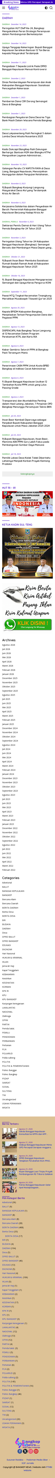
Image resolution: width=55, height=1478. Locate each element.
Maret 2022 (7, 865)
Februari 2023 (8, 820)
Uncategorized (9, 1099)
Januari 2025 (8, 724)
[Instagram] (30, 1451)
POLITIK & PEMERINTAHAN (15, 1066)
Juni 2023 (6, 803)
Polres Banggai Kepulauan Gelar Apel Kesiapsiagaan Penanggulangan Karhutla (35, 1186)
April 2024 (7, 761)
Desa (4, 932)
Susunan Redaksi (15, 1459)
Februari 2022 (8, 869)
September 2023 (10, 790)
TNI (4, 1095)
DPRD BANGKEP (10, 941)
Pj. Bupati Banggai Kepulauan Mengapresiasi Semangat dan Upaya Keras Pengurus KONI (27, 281)
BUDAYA (6, 924)
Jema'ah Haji (8, 966)
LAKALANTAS (8, 1007)
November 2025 (10, 682)
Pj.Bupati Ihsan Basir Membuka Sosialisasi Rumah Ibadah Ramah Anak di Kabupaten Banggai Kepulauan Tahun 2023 (25, 263)
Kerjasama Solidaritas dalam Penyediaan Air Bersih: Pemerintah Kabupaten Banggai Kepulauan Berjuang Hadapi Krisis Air (27, 209)
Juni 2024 (6, 753)
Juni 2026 (6, 653)
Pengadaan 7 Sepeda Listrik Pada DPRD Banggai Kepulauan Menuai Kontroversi (24, 68)
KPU (4, 995)
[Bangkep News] (13, 7)
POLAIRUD (7, 1053)
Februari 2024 (8, 770)
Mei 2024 (6, 757)
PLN (4, 1049)
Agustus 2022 (8, 845)
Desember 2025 (9, 678)
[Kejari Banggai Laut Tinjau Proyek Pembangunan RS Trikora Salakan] (9, 1173)
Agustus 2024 (8, 745)
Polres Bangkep (9, 1074)
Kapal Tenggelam (10, 970)
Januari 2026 (8, 674)
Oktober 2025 (8, 686)
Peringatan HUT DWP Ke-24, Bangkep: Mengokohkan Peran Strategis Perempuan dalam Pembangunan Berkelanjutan (26, 31)
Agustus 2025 (8, 695)
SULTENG (7, 1091)
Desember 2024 (9, 728)
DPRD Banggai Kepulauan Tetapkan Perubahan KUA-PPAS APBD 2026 (34, 1159)
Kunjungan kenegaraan (13, 1003)
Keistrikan (6, 978)
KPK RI (5, 991)
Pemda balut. (8, 1028)
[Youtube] (36, 1451)
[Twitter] (25, 1451)
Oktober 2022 (8, 836)
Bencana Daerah (10, 903)
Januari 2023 (8, 824)
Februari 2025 (8, 719)
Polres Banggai (9, 1070)
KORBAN (6, 986)
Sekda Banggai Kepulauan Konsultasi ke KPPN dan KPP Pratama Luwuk (32, 1132)
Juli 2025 (6, 699)
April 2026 (7, 661)
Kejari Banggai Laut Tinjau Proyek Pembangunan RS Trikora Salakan (36, 1173)
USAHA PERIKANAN (11, 1103)
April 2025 (7, 711)
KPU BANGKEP (9, 999)
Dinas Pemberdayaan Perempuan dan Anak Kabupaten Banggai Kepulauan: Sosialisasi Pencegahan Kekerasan (26, 85)
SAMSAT (6, 1082)
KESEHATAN (8, 982)
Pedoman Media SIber (37, 1459)
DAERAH (6, 24)
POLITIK (6, 1061)
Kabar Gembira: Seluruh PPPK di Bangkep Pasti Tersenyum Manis (25, 351)
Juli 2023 (6, 799)
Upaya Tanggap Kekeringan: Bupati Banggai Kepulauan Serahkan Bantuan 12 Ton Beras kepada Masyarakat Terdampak (27, 50)
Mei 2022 (6, 857)
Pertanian (6, 1045)
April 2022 (7, 861)
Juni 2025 (6, 703)
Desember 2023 (9, 778)
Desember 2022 (9, 828)
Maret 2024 (7, 765)
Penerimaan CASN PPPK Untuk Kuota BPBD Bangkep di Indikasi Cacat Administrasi (25, 367)
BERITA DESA (8, 916)
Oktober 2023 (8, 786)
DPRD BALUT (8, 936)
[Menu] (4, 7)
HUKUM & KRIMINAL (12, 957)
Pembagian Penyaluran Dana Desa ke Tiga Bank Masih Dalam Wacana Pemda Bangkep (27, 119)
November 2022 (10, 832)
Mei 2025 (6, 707)
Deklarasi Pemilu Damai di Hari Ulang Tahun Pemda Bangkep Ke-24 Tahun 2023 (26, 227)
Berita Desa (7, 911)
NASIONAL (7, 1011)
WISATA (6, 1107)
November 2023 (10, 782)
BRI (4, 920)
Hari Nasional (8, 953)
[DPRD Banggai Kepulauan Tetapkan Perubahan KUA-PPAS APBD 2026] (9, 1160)
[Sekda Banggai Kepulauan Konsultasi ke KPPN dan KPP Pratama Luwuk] (9, 1133)
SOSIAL (5, 1086)
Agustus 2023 (8, 794)
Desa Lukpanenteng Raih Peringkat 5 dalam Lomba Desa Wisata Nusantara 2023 (27, 135)
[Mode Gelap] (46, 7)
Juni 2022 (6, 853)
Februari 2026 (8, 670)
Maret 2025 (7, 715)
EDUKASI (6, 945)
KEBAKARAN (8, 974)
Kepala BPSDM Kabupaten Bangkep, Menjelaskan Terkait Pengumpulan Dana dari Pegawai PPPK (27, 314)
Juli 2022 (6, 849)
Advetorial (7, 882)
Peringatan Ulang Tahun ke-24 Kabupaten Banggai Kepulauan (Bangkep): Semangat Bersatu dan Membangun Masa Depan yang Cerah (26, 246)
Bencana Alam (9, 899)
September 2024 (10, 740)
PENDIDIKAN (8, 1036)
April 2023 (7, 811)
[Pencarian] (51, 7)
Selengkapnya (27, 474)
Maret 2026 (7, 665)
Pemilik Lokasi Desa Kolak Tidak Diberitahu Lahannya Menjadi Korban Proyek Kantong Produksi (26, 460)
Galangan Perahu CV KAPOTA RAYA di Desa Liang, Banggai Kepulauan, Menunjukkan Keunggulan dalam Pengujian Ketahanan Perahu (26, 173)
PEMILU (14, 221)
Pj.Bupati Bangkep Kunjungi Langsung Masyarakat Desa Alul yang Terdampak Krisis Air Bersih (24, 190)
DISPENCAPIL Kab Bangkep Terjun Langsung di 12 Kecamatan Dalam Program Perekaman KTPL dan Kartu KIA (26, 333)
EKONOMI (7, 949)
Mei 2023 (6, 807)
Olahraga (6, 1016)
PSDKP (5, 1078)
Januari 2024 (8, 774)
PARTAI (5, 1024)
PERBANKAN (8, 1041)
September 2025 (10, 690)
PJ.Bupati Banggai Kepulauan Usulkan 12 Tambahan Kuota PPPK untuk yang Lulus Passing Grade (24, 384)
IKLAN (5, 961)
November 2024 (10, 732)
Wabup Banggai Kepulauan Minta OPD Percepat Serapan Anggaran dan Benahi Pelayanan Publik (35, 1146)
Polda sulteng (8, 1057)
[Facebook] (19, 1451)
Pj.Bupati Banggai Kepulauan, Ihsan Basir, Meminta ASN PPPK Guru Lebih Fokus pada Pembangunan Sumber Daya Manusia (25, 441)
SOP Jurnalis (28, 1463)
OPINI (5, 1020)
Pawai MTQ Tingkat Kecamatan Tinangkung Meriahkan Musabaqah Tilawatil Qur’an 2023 (27, 297)
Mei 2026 (6, 657)
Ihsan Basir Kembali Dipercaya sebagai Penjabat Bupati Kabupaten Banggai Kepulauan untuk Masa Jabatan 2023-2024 (26, 422)
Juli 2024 (6, 749)
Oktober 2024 (8, 736)
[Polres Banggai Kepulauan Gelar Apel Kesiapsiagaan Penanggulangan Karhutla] (9, 1187)
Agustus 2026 (8, 644)
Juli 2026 (6, 649)
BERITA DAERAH (10, 907)
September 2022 (10, 840)
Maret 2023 (7, 815)
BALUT (5, 886)
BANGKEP (7, 895)
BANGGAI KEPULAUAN (13, 891)
